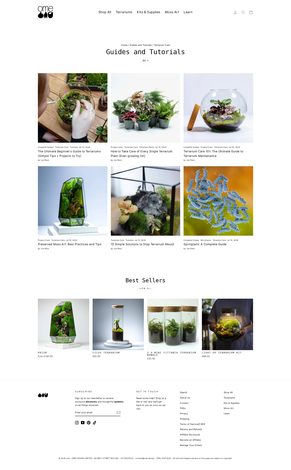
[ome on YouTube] (83, 422)
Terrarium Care (62, 147)
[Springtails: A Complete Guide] (218, 201)
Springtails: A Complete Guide (205, 244)
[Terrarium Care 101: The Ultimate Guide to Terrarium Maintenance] (218, 108)
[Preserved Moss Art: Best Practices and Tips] (72, 201)
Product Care (117, 147)
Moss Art (172, 12)
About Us (185, 397)
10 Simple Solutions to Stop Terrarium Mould (142, 244)
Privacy (184, 413)
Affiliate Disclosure (190, 434)
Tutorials (74, 147)
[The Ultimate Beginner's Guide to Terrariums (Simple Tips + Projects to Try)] (72, 108)
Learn (188, 12)
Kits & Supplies (148, 12)
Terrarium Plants (146, 147)
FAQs (183, 408)
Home (124, 45)
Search (183, 392)
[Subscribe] (118, 413)
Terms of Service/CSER (192, 424)
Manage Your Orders (191, 445)
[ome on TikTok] (94, 422)
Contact (184, 403)
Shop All (105, 12)
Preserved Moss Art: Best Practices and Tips (69, 244)
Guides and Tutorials (141, 45)
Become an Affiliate (190, 440)
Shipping (184, 418)
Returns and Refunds (191, 429)
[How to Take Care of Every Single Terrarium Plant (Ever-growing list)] (145, 108)
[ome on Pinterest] (88, 422)
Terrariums (124, 12)
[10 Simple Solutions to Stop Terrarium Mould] (145, 201)
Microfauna (206, 240)
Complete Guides (45, 147)
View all (145, 288)
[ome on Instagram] (77, 422)
